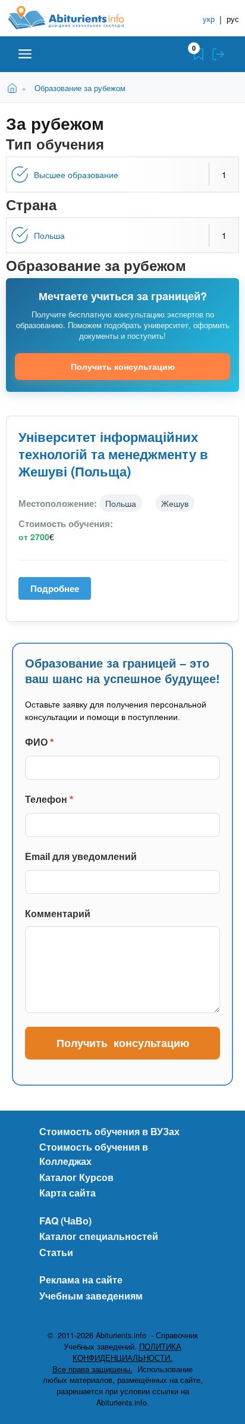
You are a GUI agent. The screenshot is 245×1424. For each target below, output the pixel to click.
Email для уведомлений (81, 857)
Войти (218, 54)
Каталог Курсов (76, 1177)
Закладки (198, 54)
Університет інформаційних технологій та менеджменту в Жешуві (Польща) (113, 454)
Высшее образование (76, 174)
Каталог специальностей (98, 1236)
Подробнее (58, 591)
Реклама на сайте (80, 1279)
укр (209, 18)
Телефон (49, 799)
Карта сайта (67, 1192)
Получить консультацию (123, 366)
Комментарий (57, 914)
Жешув (175, 503)
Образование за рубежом (79, 88)
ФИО (39, 742)
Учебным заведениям (91, 1296)
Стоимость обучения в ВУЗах (109, 1131)
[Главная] (75, 17)
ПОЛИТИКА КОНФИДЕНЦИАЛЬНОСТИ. (127, 1352)
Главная (14, 87)
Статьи (56, 1252)
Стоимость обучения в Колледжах (93, 1154)
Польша (49, 235)
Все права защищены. (92, 1369)
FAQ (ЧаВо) (65, 1220)
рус (233, 18)
